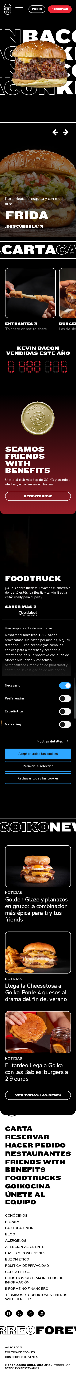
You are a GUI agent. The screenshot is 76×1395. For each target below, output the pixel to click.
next (65, 132)
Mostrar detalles (50, 741)
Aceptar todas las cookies (38, 754)
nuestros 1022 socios (40, 635)
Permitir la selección (38, 766)
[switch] (65, 698)
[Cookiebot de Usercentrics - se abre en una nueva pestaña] (23, 613)
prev (55, 132)
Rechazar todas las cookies (38, 778)
